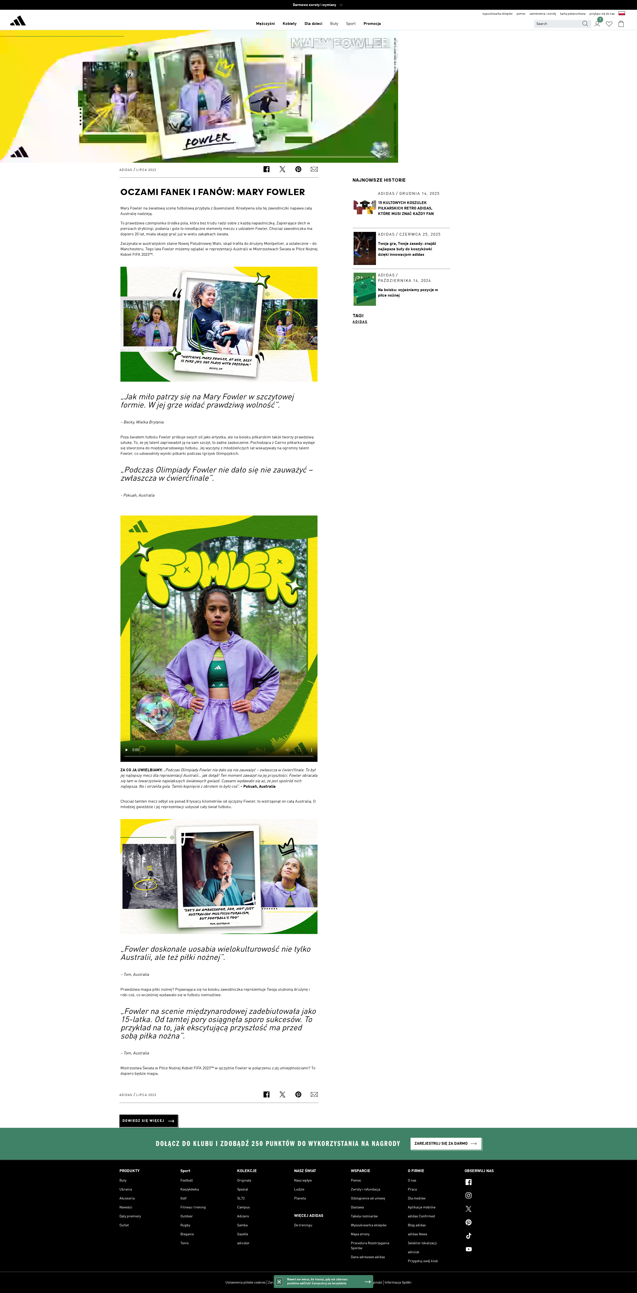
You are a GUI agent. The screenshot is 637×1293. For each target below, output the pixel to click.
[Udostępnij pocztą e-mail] (314, 170)
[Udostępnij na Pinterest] (298, 170)
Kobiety (290, 24)
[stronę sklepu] (18, 21)
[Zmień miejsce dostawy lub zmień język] (622, 14)
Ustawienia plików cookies (245, 1282)
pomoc (521, 13)
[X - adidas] (491, 1209)
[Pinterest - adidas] (491, 1223)
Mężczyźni (265, 24)
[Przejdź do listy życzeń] (609, 24)
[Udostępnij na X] (282, 170)
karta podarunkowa (572, 13)
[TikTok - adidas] (491, 1236)
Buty (334, 24)
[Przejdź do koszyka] (621, 24)
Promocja (372, 24)
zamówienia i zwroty (543, 13)
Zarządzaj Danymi (281, 1282)
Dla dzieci (313, 24)
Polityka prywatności (327, 1282)
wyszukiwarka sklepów (497, 13)
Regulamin (354, 1282)
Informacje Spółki (398, 1282)
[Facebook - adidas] (491, 1183)
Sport (351, 24)
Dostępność (373, 1282)
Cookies (303, 1282)
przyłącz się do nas (602, 13)
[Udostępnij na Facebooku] (266, 170)
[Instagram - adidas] (491, 1196)
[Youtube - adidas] (491, 1250)
